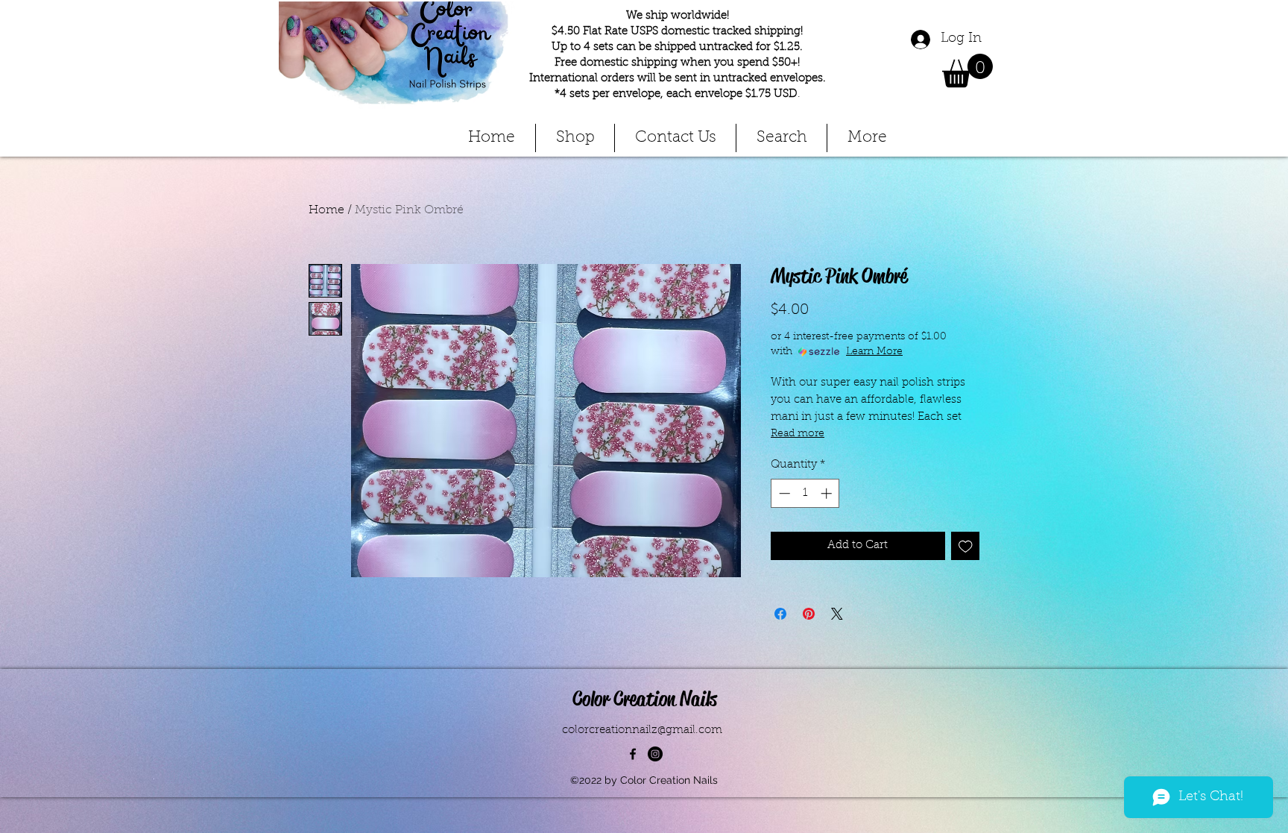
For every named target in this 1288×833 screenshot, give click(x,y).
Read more (797, 434)
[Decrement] (783, 493)
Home (326, 210)
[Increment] (828, 493)
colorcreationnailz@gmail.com (642, 730)
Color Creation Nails (644, 698)
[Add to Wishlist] (965, 546)
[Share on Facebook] (780, 614)
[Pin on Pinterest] (809, 614)
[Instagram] (655, 753)
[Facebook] (632, 753)
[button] (967, 70)
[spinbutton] (805, 493)
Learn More (874, 352)
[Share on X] (837, 614)
